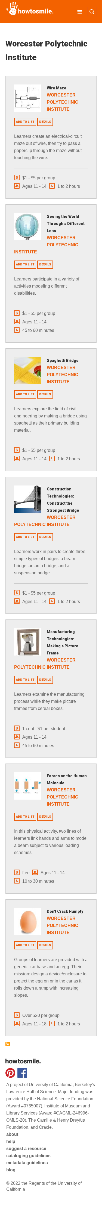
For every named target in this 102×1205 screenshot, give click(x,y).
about (12, 1134)
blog (11, 1170)
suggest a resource (26, 1148)
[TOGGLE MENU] (79, 11)
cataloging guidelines (28, 1155)
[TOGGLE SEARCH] (92, 11)
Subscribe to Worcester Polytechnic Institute (7, 1044)
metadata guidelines (27, 1162)
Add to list (25, 122)
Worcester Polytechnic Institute (62, 102)
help (10, 1141)
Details (45, 122)
